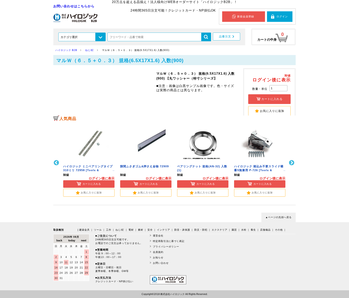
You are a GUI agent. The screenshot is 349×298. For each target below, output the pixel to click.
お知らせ (158, 257)
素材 (140, 229)
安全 (150, 229)
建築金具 (84, 229)
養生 (253, 229)
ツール (98, 229)
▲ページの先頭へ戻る (278, 217)
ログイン (282, 16)
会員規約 (158, 252)
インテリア (163, 229)
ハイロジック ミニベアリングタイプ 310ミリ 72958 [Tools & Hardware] (88, 170)
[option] (88, 160)
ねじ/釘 (120, 229)
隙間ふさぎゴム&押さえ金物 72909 (144, 166)
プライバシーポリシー (166, 246)
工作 (108, 229)
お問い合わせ (161, 263)
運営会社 (158, 235)
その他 (279, 229)
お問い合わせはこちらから (74, 6)
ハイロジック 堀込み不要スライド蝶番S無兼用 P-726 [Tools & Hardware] (259, 170)
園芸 (234, 229)
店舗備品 (265, 229)
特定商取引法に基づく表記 (168, 241)
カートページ (273, 37)
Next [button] (292, 162)
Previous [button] (56, 162)
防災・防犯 (200, 229)
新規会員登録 (245, 16)
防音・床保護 (182, 229)
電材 (131, 229)
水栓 (243, 229)
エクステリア (219, 229)
